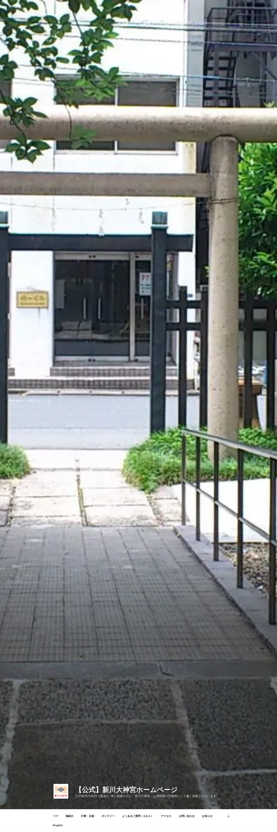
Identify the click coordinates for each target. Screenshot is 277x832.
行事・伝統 (87, 815)
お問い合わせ (187, 815)
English (58, 825)
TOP (55, 815)
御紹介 (70, 815)
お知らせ (207, 815)
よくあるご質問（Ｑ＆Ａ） (138, 815)
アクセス (166, 815)
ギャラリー (108, 815)
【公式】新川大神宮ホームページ (126, 790)
